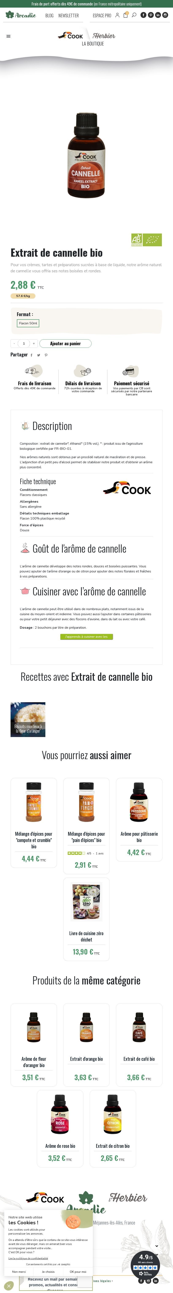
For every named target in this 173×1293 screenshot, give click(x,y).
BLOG (49, 15)
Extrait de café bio (139, 1058)
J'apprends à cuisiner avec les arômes (86, 637)
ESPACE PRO (102, 15)
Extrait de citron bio (113, 1145)
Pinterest (151, 15)
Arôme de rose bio (60, 1145)
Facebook (143, 15)
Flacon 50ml (28, 323)
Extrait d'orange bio (86, 1058)
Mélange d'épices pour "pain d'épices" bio (86, 836)
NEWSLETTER (68, 15)
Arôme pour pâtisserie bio (139, 836)
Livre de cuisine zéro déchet (86, 936)
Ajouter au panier (65, 343)
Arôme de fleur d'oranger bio (34, 1061)
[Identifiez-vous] (117, 15)
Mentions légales (98, 1280)
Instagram (165, 15)
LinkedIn (158, 15)
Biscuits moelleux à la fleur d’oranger (28, 728)
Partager (31, 355)
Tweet (39, 355)
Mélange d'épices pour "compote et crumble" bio (33, 840)
